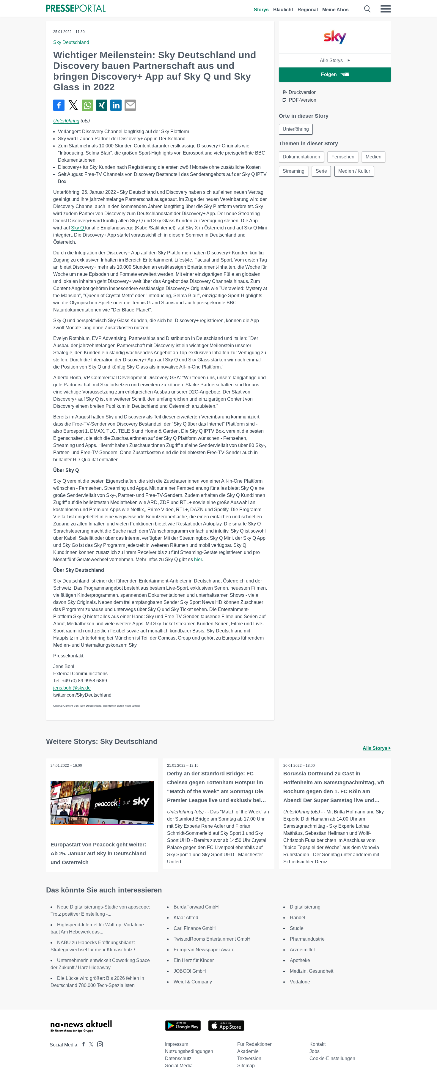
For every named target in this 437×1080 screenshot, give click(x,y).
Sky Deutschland (71, 42)
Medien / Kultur (354, 171)
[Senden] (130, 105)
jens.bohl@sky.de (72, 687)
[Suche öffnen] (367, 9)
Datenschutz (178, 1058)
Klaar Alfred (186, 917)
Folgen (329, 74)
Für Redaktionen (255, 1044)
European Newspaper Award (204, 949)
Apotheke (300, 960)
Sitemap (246, 1065)
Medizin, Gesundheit (311, 971)
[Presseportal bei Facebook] (81, 1044)
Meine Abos (335, 9)
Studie (297, 928)
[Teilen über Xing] (101, 105)
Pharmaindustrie (307, 939)
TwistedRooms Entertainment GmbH (212, 939)
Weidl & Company (193, 981)
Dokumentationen (301, 156)
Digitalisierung (305, 906)
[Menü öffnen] (385, 9)
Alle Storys (332, 60)
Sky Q (78, 227)
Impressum (176, 1044)
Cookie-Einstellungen (332, 1058)
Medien (373, 156)
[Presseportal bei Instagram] (98, 1043)
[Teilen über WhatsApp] (87, 105)
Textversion (249, 1058)
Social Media (179, 1065)
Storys (261, 9)
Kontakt (317, 1044)
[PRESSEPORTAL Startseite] (76, 9)
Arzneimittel (302, 949)
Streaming (293, 171)
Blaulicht (283, 9)
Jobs (314, 1051)
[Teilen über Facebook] (59, 105)
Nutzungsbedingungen (189, 1051)
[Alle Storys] (335, 48)
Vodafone (300, 981)
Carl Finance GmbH (195, 928)
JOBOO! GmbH (190, 971)
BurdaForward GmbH (196, 906)
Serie (321, 171)
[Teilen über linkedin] (116, 105)
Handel (297, 917)
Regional (308, 9)
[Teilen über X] (73, 105)
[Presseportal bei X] (89, 1044)
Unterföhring (66, 120)
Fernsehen (342, 156)
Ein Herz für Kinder (194, 960)
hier (198, 559)
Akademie (248, 1051)
